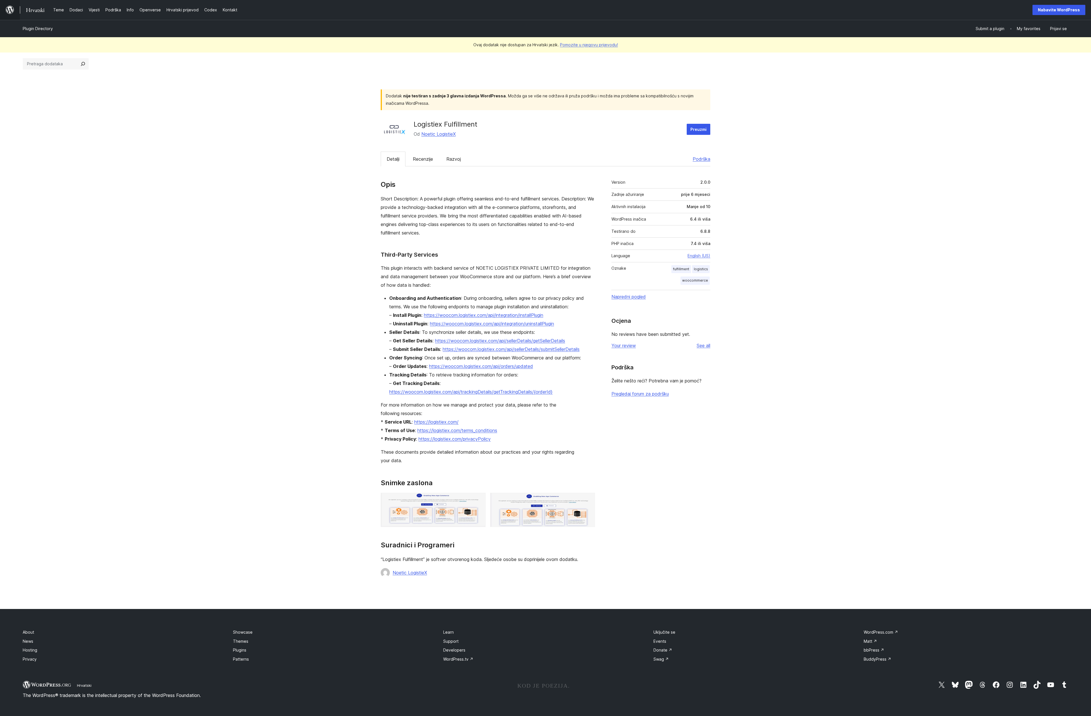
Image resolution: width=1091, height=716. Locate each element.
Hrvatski (84, 685)
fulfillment (681, 269)
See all (703, 345)
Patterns (241, 659)
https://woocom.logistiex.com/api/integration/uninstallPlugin (492, 323)
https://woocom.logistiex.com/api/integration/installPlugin (483, 315)
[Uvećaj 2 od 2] (587, 500)
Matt (870, 641)
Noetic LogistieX (438, 134)
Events (659, 641)
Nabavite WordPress (1059, 9)
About (28, 632)
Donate (662, 650)
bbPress (874, 650)
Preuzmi (698, 129)
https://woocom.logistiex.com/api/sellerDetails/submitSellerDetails (511, 349)
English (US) (699, 255)
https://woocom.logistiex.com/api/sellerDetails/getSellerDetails (500, 341)
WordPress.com (881, 632)
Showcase (243, 632)
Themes (240, 641)
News (28, 641)
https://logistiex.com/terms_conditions (457, 430)
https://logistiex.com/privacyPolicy (455, 439)
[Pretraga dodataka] (83, 64)
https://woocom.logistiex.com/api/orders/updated (481, 366)
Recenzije (423, 159)
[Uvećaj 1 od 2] (478, 500)
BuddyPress (877, 659)
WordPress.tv (458, 659)
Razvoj (453, 159)
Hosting (30, 650)
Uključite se (664, 632)
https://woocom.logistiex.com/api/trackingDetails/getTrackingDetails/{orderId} (471, 392)
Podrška (701, 159)
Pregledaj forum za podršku (640, 394)
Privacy (30, 659)
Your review (623, 345)
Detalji (393, 159)
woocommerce (695, 280)
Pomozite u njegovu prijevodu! (589, 44)
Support (451, 641)
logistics (701, 269)
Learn (448, 632)
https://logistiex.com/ (436, 422)
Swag (661, 659)
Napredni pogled (628, 297)
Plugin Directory (38, 28)
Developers (454, 650)
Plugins (239, 650)
